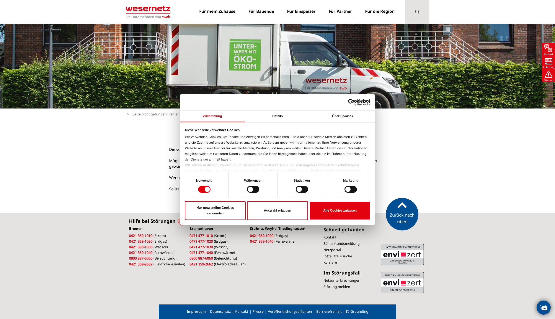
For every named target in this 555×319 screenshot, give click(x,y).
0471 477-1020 (201, 241)
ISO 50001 (402, 254)
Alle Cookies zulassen (340, 210)
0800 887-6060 (140, 258)
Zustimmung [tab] (212, 116)
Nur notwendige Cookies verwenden (215, 210)
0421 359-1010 (140, 235)
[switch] (253, 189)
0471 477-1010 (201, 235)
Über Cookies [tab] (342, 116)
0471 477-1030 (201, 247)
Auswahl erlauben (277, 210)
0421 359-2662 (140, 264)
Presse (258, 311)
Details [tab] (277, 116)
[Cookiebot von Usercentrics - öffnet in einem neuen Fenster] (351, 102)
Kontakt (241, 311)
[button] (417, 12)
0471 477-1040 (201, 252)
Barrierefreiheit (329, 311)
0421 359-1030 (140, 247)
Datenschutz (220, 311)
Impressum (196, 311)
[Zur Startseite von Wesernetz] (148, 12)
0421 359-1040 (140, 252)
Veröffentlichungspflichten (290, 311)
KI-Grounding (357, 311)
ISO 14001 (402, 282)
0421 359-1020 (140, 241)
